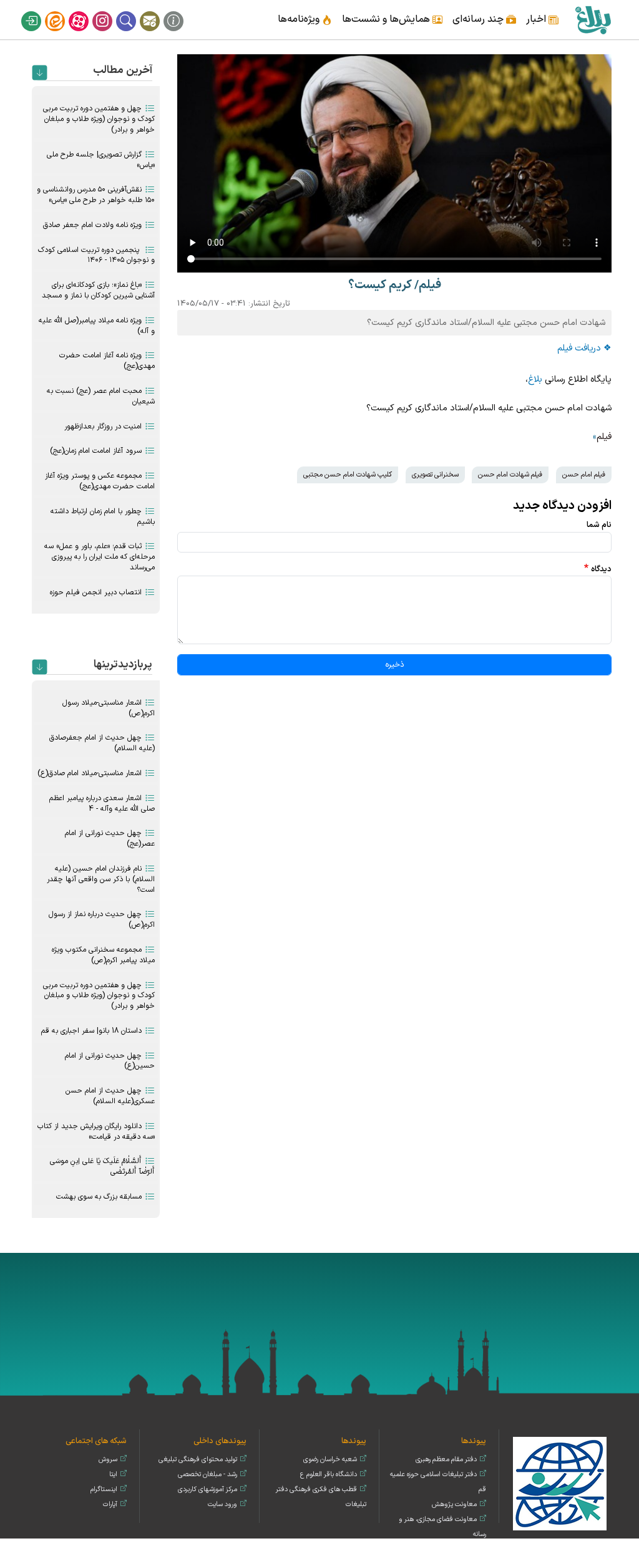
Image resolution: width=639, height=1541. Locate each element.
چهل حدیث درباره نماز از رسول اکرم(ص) (102, 919)
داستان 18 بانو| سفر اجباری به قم (91, 1030)
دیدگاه (601, 569)
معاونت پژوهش (454, 1504)
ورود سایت (222, 1504)
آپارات (87, 11)
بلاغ (535, 379)
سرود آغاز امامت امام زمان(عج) (96, 451)
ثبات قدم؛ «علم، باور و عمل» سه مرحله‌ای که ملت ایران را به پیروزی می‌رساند (99, 557)
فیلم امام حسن (583, 474)
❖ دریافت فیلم (584, 348)
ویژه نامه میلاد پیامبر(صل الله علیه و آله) (97, 326)
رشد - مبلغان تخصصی (207, 1474)
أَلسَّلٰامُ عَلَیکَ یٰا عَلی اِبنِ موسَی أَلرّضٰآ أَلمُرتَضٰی (102, 1166)
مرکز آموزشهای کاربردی (207, 1489)
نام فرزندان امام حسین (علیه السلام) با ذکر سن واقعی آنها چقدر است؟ (101, 879)
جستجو (134, 11)
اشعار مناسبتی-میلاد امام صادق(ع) (89, 773)
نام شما (599, 525)
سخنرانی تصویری (435, 474)
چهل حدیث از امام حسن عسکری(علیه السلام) (110, 1096)
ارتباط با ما (158, 11)
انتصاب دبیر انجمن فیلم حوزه (96, 592)
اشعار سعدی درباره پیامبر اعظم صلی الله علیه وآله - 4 (102, 803)
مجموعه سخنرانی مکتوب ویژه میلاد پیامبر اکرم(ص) (103, 955)
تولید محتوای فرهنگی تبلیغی (198, 1459)
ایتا (63, 11)
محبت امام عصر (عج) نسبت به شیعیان (101, 396)
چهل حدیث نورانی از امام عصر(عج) (110, 838)
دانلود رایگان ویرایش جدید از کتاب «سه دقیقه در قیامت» (96, 1131)
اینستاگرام (110, 11)
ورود (39, 11)
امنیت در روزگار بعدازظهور (103, 426)
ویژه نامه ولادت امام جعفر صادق (92, 225)
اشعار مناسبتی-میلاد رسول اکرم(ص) (108, 708)
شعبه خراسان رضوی (330, 1459)
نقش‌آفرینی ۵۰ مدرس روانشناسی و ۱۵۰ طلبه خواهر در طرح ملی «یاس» (96, 195)
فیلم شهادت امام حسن (510, 474)
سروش (108, 1459)
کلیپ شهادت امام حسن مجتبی (347, 474)
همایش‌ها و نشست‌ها (386, 19)
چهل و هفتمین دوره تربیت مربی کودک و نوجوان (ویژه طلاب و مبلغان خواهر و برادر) (99, 119)
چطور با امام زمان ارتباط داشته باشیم (103, 517)
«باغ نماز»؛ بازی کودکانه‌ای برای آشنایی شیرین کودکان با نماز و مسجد (98, 290)
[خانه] (592, 20)
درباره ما (181, 11)
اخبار (536, 19)
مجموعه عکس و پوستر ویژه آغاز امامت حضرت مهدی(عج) (100, 481)
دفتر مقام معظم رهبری (446, 1459)
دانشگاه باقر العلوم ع (328, 1474)
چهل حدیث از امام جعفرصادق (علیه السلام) (102, 743)
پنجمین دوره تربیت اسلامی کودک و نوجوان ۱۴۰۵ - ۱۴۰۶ (96, 255)
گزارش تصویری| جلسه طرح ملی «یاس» (101, 160)
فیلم (604, 436)
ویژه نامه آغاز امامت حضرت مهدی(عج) (107, 361)
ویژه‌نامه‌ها (299, 19)
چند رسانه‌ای (478, 19)
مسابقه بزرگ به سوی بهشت (99, 1196)
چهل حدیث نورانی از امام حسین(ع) (110, 1061)
